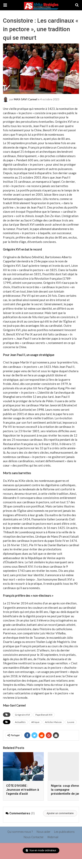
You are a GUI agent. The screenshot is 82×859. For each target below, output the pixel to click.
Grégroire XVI (22, 714)
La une (70, 722)
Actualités (20, 722)
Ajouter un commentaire (60, 813)
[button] (5, 5)
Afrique (35, 722)
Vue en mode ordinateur (42, 850)
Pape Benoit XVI (43, 714)
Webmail (52, 837)
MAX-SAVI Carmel (25, 99)
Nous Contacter (34, 837)
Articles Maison (53, 722)
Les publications (64, 831)
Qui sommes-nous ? (20, 831)
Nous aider (43, 831)
